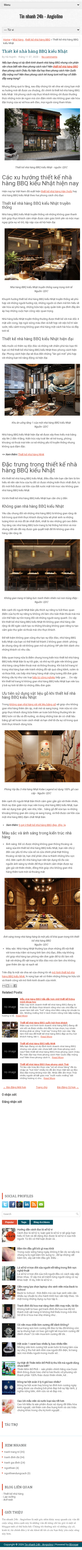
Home (6, 39)
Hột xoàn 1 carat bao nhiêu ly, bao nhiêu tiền (42, 1343)
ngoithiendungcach (15, 1473)
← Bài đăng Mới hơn (14, 1087)
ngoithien (9, 1467)
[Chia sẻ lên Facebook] (15, 986)
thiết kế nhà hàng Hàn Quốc (56, 191)
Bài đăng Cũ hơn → (68, 1087)
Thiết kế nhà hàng (13, 1493)
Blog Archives (42, 1222)
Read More (21, 1015)
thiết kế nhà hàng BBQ (37, 39)
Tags (23, 1222)
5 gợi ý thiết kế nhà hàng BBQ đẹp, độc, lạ (42, 825)
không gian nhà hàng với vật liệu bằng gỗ (32, 704)
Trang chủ (41, 1087)
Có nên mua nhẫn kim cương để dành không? (43, 1324)
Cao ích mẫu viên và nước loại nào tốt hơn (40, 1400)
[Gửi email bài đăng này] (4, 986)
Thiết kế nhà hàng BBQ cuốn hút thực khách (43, 1022)
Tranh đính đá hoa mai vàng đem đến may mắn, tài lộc (47, 1305)
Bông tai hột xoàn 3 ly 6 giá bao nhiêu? (39, 1381)
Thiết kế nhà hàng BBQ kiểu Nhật (34, 51)
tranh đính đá (11, 1457)
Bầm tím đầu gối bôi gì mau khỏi (35, 1248)
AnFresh (8, 1499)
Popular (9, 1222)
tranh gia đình (12, 1462)
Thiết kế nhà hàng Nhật (31, 454)
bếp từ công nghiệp (43, 677)
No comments (49, 57)
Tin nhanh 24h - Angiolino (41, 16)
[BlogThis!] (8, 986)
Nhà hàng (18, 39)
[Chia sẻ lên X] (11, 986)
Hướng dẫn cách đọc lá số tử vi (35, 1229)
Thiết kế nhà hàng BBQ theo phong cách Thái (44, 1064)
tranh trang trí (12, 1451)
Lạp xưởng (9, 1496)
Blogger (73, 1544)
